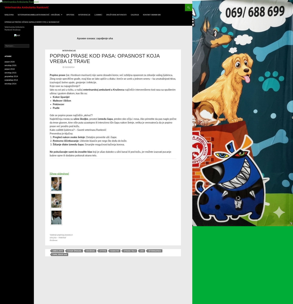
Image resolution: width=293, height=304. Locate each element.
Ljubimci (98, 15)
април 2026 (10, 62)
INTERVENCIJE (69, 51)
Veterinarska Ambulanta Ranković (27, 7)
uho (142, 251)
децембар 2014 (11, 76)
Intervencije (84, 15)
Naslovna (9, 15)
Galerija (135, 15)
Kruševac (90, 251)
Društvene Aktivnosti (116, 15)
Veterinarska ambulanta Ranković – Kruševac (39, 15)
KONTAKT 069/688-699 (152, 15)
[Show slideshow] (59, 173)
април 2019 (10, 69)
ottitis (102, 251)
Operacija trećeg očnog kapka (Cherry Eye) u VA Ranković (32, 22)
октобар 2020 (10, 65)
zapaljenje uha (59, 254)
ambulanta (57, 251)
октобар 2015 (10, 73)
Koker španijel (74, 251)
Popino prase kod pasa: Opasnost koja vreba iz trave (104, 58)
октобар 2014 (10, 84)
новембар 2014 (11, 80)
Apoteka (70, 15)
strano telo (130, 251)
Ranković (114, 251)
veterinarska (154, 251)
